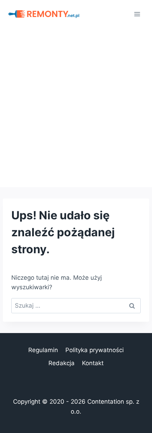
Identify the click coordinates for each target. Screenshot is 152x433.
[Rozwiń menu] (137, 13)
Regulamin (43, 350)
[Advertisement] (76, 108)
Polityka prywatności (94, 350)
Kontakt (93, 363)
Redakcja (61, 363)
